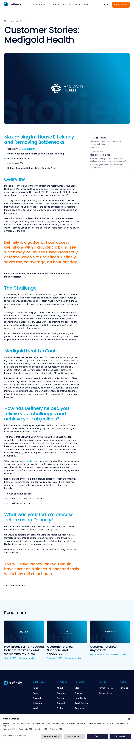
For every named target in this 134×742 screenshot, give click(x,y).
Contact (61, 698)
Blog (6, 21)
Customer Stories (18, 21)
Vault (35, 708)
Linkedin (124, 688)
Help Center (81, 698)
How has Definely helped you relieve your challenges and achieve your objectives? (108, 159)
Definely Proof (31, 461)
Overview (94, 147)
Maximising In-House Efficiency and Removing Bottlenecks (105, 142)
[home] (12, 4)
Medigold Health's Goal (100, 155)
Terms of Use (105, 693)
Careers (67, 4)
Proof (35, 693)
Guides (78, 693)
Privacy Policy (106, 688)
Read (35, 688)
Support (61, 703)
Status (60, 708)
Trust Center (81, 703)
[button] (41, 4)
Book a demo (120, 4)
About (56, 4)
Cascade (37, 698)
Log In (105, 4)
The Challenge (96, 151)
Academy (80, 708)
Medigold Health (26, 148)
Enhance (37, 703)
